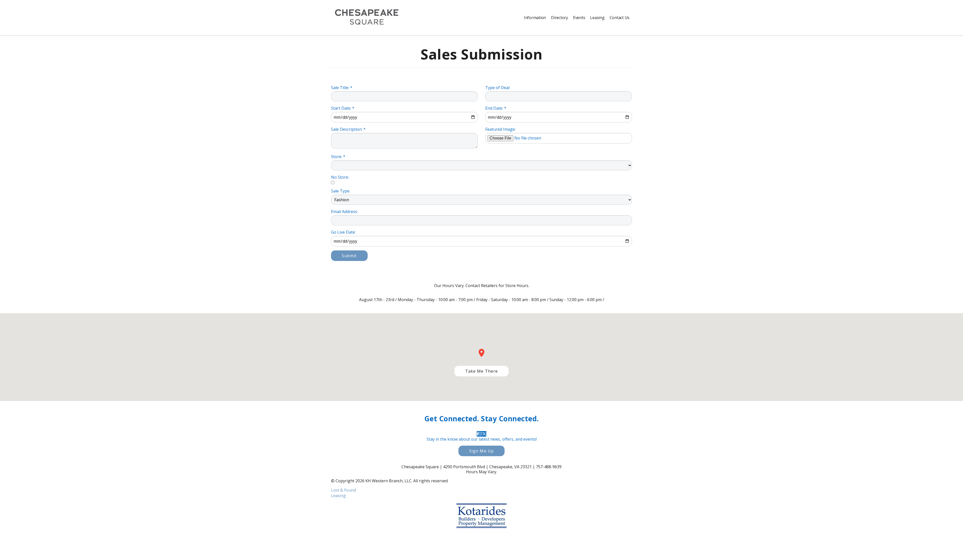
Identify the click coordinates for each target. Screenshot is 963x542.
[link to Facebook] (478, 434)
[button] (481, 371)
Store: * (338, 156)
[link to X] (484, 434)
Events (579, 17)
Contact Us (620, 17)
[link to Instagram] (480, 434)
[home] (367, 17)
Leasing (597, 17)
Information (535, 17)
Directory (559, 17)
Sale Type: (340, 191)
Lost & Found (343, 490)
